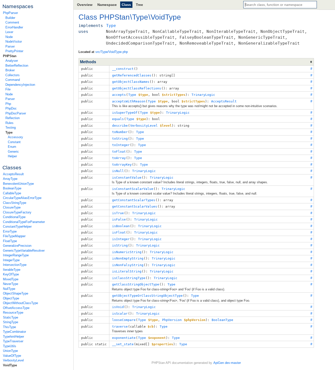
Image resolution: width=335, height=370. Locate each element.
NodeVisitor (13, 41)
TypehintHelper (13, 336)
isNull (118, 171)
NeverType (10, 284)
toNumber (120, 132)
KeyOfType (11, 274)
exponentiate (124, 338)
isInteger (121, 239)
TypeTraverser (13, 341)
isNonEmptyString (127, 258)
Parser (10, 46)
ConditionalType (14, 217)
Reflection (12, 118)
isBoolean (121, 226)
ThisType (9, 327)
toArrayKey (122, 164)
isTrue (118, 213)
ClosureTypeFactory (17, 212)
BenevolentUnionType (18, 183)
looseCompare (124, 320)
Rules (9, 123)
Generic (13, 151)
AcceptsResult (13, 174)
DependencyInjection (20, 84)
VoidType (10, 365)
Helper (12, 156)
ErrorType (10, 231)
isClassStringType (128, 278)
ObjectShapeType (15, 293)
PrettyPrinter (14, 51)
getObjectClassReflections (136, 88)
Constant (14, 142)
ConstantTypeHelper (17, 226)
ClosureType (12, 207)
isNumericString (127, 252)
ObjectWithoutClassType (20, 303)
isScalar (120, 313)
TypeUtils (9, 346)
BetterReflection (16, 65)
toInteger (121, 145)
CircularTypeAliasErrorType (22, 198)
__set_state (123, 344)
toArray (119, 158)
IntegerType (11, 260)
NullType (9, 289)
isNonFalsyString (127, 265)
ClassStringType (14, 203)
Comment (12, 22)
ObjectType (11, 298)
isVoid (118, 307)
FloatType (10, 241)
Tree (139, 5)
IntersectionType (14, 265)
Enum (12, 146)
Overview (84, 5)
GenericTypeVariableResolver (24, 250)
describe (120, 125)
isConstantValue (127, 177)
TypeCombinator (14, 331)
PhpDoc (11, 108)
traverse (120, 326)
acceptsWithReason (128, 101)
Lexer (9, 32)
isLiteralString (127, 271)
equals (118, 119)
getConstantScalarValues (134, 206)
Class (126, 5)
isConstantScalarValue (132, 189)
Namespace (107, 5)
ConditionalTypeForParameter (24, 222)
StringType (10, 322)
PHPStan (9, 56)
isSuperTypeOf (125, 112)
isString (120, 245)
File (8, 89)
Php (8, 104)
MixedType (10, 279)
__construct (123, 69)
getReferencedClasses (131, 75)
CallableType (12, 193)
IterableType (11, 269)
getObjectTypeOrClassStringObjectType (147, 295)
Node (9, 37)
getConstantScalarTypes (133, 200)
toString (120, 138)
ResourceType (13, 312)
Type (9, 132)
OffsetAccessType (16, 308)
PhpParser (10, 13)
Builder (10, 18)
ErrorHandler (14, 27)
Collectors (12, 75)
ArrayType (10, 179)
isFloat (119, 232)
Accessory (15, 137)
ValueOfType (12, 356)
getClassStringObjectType (135, 284)
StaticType (10, 317)
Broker (10, 70)
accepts (119, 95)
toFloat (119, 151)
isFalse (119, 219)
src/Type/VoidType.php (111, 52)
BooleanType (12, 188)
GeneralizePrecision (17, 245)
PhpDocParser (15, 113)
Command (12, 80)
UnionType (10, 351)
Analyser (11, 60)
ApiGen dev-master (227, 363)
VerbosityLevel (13, 360)
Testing (10, 127)
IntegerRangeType (16, 255)
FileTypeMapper (14, 236)
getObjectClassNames (130, 82)
